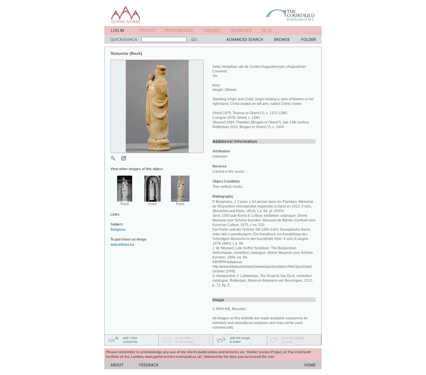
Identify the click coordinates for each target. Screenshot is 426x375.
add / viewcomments (130, 339)
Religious (117, 229)
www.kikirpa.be (122, 245)
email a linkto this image (184, 339)
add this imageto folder (240, 339)
